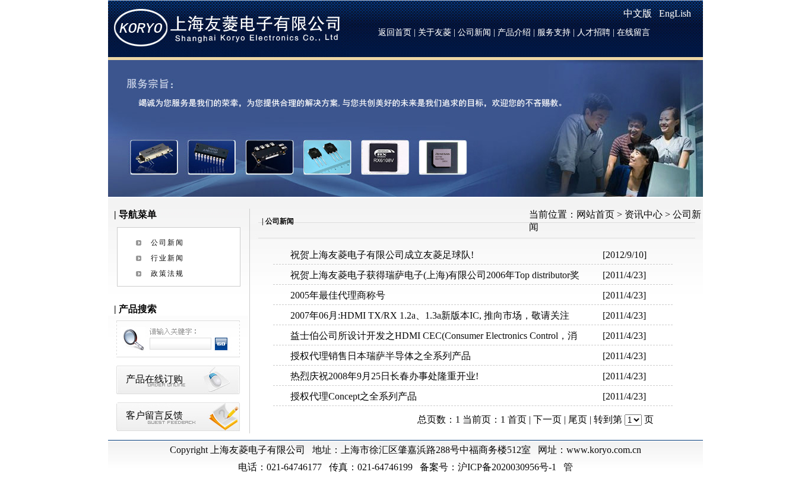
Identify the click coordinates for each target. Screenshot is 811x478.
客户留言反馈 (154, 415)
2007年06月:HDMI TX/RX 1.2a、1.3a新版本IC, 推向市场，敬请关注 (429, 315)
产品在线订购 (154, 379)
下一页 (547, 419)
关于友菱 (434, 32)
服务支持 (554, 32)
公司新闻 (474, 32)
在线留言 (633, 32)
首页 (517, 419)
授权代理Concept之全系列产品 (353, 396)
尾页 (577, 419)
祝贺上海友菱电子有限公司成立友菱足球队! (382, 255)
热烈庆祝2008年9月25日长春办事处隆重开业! (384, 376)
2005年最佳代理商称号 (337, 295)
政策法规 (167, 273)
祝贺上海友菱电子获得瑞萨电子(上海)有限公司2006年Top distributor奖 (434, 275)
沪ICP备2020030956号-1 (508, 467)
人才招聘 (593, 32)
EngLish (675, 13)
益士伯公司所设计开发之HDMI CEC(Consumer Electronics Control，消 (433, 336)
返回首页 (394, 32)
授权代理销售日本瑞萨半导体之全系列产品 (380, 356)
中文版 (637, 13)
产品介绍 (514, 32)
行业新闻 (167, 258)
